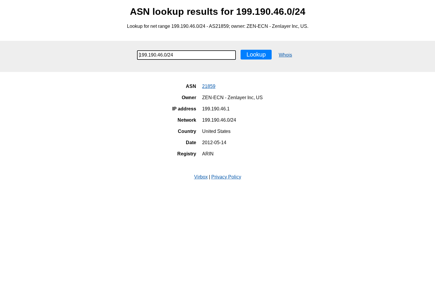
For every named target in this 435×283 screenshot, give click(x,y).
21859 (208, 86)
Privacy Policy (226, 176)
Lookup (256, 54)
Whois (285, 54)
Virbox (201, 176)
